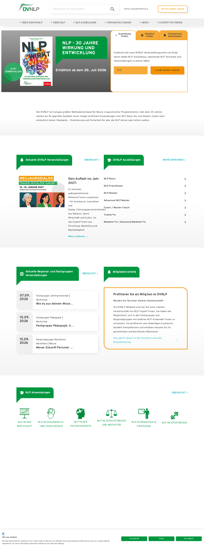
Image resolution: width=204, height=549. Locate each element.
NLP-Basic (110, 179)
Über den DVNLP (32, 23)
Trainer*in (110, 215)
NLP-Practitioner (113, 186)
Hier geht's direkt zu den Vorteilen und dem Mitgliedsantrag (137, 340)
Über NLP (59, 23)
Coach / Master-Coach (116, 207)
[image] (28, 7)
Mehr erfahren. (76, 236)
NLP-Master (110, 193)
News (145, 23)
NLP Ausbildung (86, 23)
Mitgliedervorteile (136, 9)
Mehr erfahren (173, 160)
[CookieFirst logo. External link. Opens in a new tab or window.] (3, 534)
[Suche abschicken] (112, 9)
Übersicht (91, 160)
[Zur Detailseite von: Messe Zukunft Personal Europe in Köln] (58, 343)
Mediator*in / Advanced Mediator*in (125, 222)
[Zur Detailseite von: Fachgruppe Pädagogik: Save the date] (58, 321)
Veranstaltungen (119, 23)
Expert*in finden (170, 23)
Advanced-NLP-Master (117, 200)
